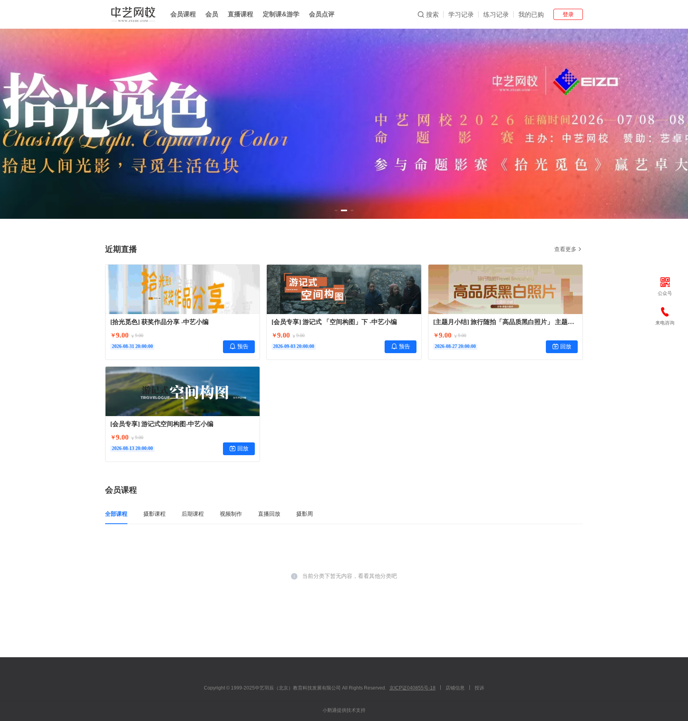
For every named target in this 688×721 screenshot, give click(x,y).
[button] (336, 210)
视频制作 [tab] (231, 514)
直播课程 (240, 14)
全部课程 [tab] (116, 514)
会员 (211, 14)
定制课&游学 (281, 14)
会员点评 (321, 14)
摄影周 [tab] (304, 514)
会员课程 (183, 14)
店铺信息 (455, 688)
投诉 (479, 688)
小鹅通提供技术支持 (344, 710)
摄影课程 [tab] (154, 514)
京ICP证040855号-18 (412, 688)
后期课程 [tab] (193, 514)
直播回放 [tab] (269, 514)
